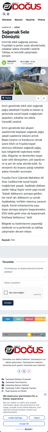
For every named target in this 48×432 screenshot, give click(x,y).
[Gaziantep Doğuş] (22, 7)
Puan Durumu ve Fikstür (16, 391)
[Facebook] (19, 371)
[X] (24, 371)
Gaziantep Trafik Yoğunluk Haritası (20, 388)
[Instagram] (29, 371)
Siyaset (19, 20)
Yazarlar (30, 20)
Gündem (6, 20)
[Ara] (4, 14)
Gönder (8, 302)
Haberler (6, 27)
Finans (41, 20)
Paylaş (8, 98)
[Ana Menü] (8, 14)
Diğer (17, 27)
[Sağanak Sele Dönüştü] (24, 81)
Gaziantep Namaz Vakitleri (17, 385)
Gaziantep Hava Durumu (16, 382)
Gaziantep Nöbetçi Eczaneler (18, 379)
